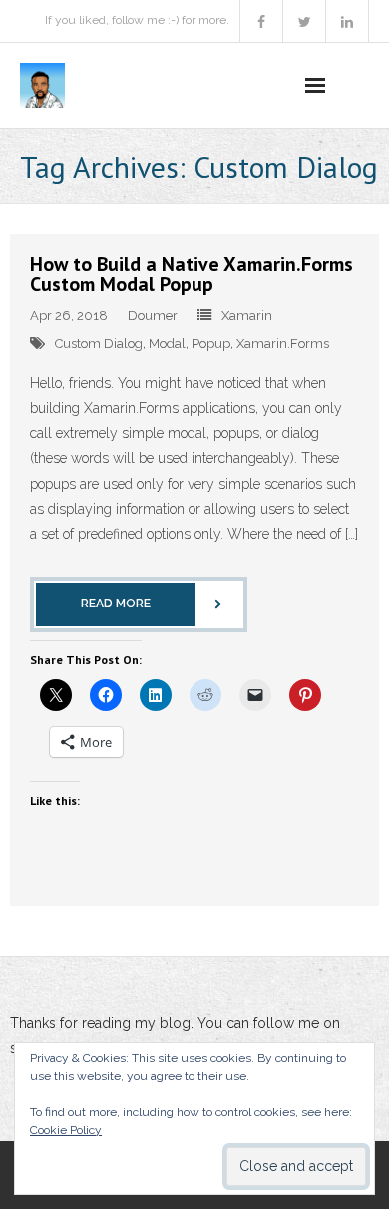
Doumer (153, 315)
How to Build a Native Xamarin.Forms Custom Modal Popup (191, 274)
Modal (167, 343)
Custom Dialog (99, 343)
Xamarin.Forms (282, 343)
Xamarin (246, 315)
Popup (211, 343)
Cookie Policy (66, 1130)
